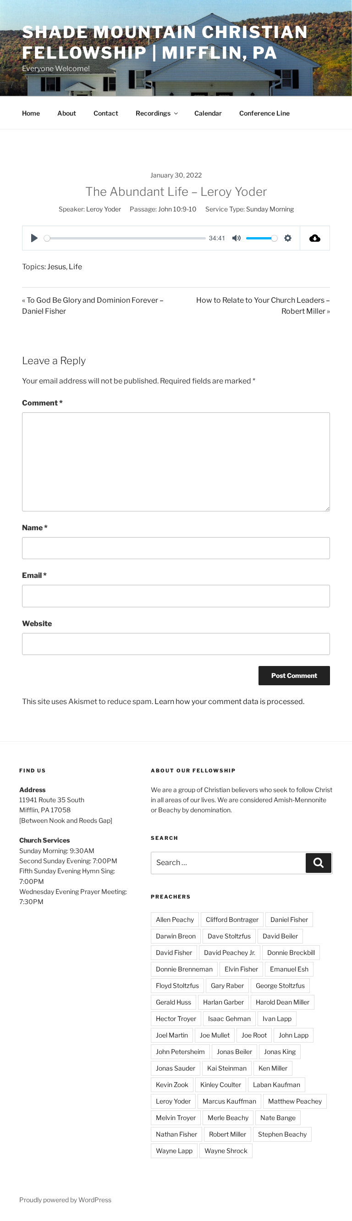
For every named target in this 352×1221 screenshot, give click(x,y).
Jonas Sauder (175, 1068)
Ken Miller (272, 1068)
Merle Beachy (228, 1117)
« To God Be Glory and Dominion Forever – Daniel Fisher (93, 306)
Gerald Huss (173, 1002)
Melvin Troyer (176, 1117)
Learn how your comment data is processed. (229, 701)
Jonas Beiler (234, 1051)
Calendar (208, 113)
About (66, 113)
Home (31, 113)
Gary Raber (227, 985)
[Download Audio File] (315, 238)
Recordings (153, 113)
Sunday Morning (270, 209)
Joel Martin (172, 1035)
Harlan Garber (223, 1002)
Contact (106, 113)
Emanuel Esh (289, 969)
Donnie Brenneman (184, 969)
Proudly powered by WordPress (65, 1200)
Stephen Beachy (282, 1134)
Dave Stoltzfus (229, 936)
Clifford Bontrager (232, 919)
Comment (42, 403)
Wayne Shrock (226, 1150)
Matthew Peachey (295, 1101)
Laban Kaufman (276, 1084)
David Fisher (174, 952)
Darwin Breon (176, 936)
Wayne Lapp (174, 1150)
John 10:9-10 (177, 209)
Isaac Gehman (229, 1018)
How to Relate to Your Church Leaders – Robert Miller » (263, 306)
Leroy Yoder (103, 209)
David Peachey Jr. (229, 952)
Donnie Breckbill (291, 952)
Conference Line (264, 113)
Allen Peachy (175, 919)
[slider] (125, 238)
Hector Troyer (176, 1018)
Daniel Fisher (289, 919)
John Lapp (293, 1035)
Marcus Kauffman (229, 1101)
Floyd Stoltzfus (177, 985)
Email (34, 575)
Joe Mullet (215, 1035)
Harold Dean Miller (282, 1002)
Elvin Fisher (241, 969)
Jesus (56, 266)
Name (35, 527)
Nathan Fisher (176, 1134)
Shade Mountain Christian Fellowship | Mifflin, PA (165, 42)
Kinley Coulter (220, 1084)
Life (75, 266)
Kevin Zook (172, 1084)
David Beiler (280, 936)
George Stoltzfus (280, 985)
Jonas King (280, 1051)
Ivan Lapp (277, 1018)
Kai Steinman (227, 1068)
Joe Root (254, 1035)
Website (37, 623)
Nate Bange (278, 1117)
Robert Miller (227, 1134)
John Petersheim (180, 1051)
